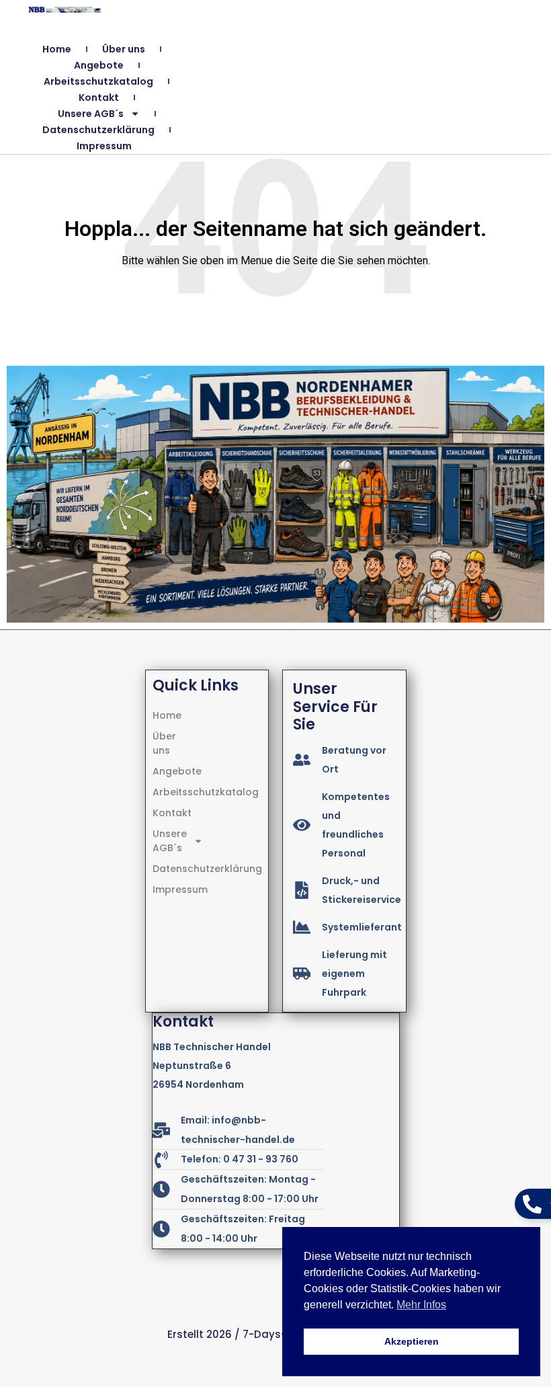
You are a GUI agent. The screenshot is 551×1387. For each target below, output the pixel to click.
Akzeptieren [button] (411, 1341)
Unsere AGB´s (91, 113)
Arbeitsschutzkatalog (98, 81)
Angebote (99, 65)
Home (56, 49)
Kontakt (99, 97)
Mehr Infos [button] (421, 1304)
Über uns (123, 49)
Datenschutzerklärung (98, 129)
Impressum (104, 146)
